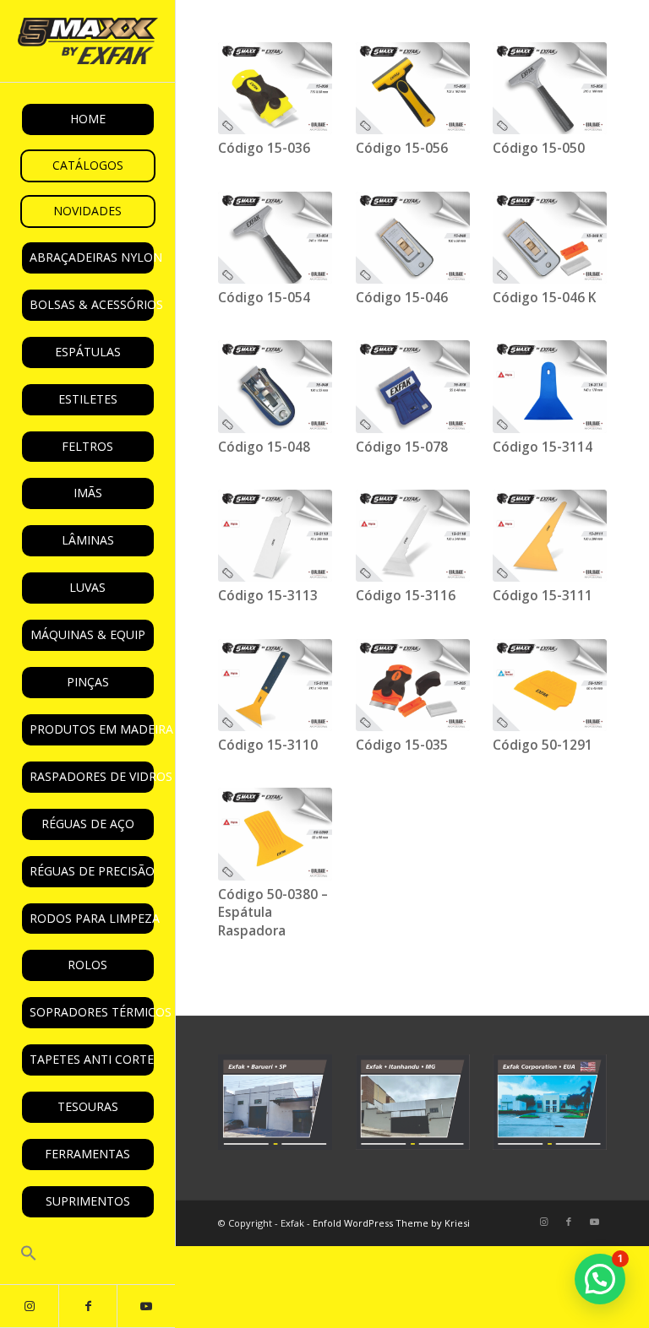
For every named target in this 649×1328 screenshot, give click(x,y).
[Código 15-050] (550, 88)
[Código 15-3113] (275, 536)
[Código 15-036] (275, 88)
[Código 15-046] (413, 238)
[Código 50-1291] (550, 685)
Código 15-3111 (542, 595)
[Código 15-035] (413, 685)
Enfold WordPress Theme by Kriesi (391, 1223)
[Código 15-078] (413, 386)
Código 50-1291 (542, 745)
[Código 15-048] (275, 386)
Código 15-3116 (405, 595)
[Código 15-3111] (550, 536)
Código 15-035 (402, 745)
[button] (88, 1254)
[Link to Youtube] (146, 1306)
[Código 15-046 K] (550, 238)
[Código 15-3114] (550, 386)
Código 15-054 (264, 297)
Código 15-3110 (268, 745)
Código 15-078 (402, 447)
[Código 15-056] (413, 88)
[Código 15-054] (275, 238)
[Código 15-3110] (275, 685)
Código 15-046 (402, 297)
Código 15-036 (264, 148)
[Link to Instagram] (29, 1306)
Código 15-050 (539, 148)
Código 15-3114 (542, 447)
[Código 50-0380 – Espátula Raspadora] (275, 834)
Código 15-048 (264, 447)
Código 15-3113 (268, 595)
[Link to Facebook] (87, 1306)
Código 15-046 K (544, 297)
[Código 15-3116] (413, 536)
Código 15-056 (402, 148)
